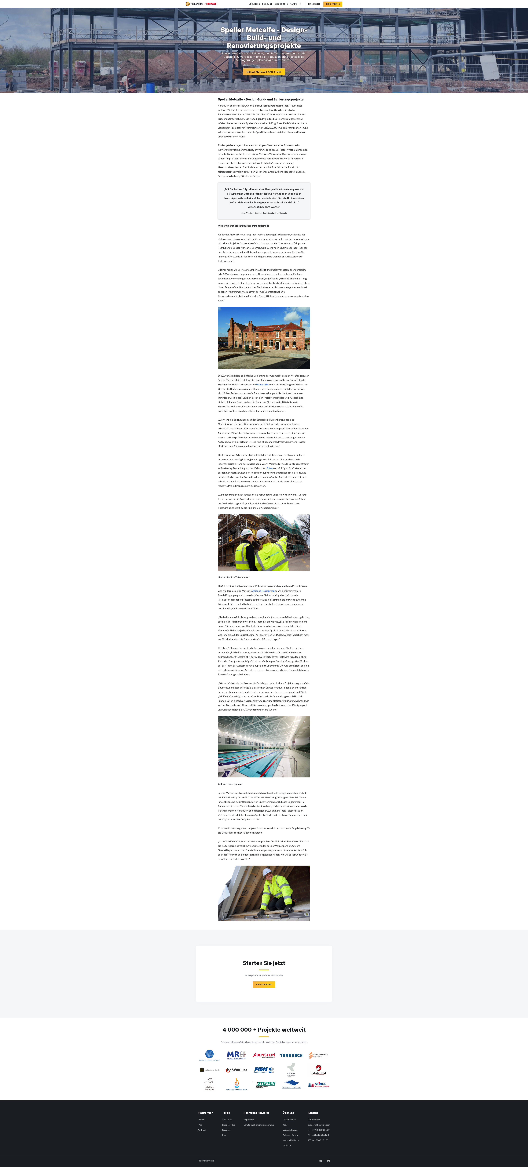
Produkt (267, 4)
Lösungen (254, 4)
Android (202, 1130)
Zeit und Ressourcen (263, 590)
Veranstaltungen (290, 1130)
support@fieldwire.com (319, 1124)
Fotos (269, 468)
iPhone (201, 1119)
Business (226, 1130)
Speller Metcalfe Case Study (264, 72)
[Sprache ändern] (300, 4)
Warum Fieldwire (291, 1140)
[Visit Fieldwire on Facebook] (318, 1160)
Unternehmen (289, 1119)
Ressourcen (281, 4)
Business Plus (228, 1124)
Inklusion (287, 1145)
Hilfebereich (314, 1119)
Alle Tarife (227, 1119)
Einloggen (314, 4)
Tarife (293, 4)
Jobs (285, 1124)
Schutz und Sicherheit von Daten (259, 1124)
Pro (224, 1135)
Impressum (249, 1119)
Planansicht (262, 384)
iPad (200, 1124)
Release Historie (290, 1135)
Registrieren (333, 4)
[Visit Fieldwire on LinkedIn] (326, 1160)
